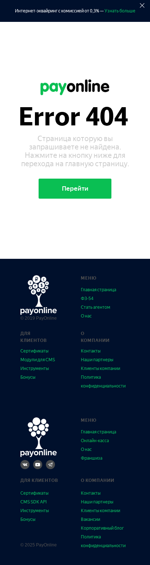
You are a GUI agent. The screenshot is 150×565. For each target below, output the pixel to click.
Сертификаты (34, 351)
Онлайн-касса (95, 440)
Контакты (90, 351)
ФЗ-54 (87, 298)
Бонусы (27, 377)
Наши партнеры (97, 359)
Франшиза (91, 458)
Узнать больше (119, 10)
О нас (86, 316)
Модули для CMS (37, 359)
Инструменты (34, 368)
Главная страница (98, 289)
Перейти (75, 188)
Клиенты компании (100, 368)
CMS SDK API (33, 501)
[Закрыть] (142, 5)
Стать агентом (95, 307)
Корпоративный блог (102, 528)
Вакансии (90, 519)
